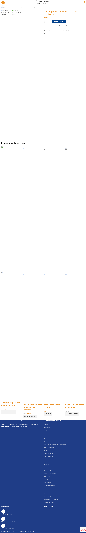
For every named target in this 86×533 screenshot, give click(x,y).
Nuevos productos (49, 502)
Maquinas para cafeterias (51, 430)
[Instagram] (60, 511)
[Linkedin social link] (58, 34)
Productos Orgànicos (50, 496)
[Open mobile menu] (3, 2)
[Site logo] (43, 2)
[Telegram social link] (60, 34)
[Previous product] (80, 8)
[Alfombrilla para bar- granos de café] (11, 209)
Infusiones (47, 488)
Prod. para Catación (49, 485)
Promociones (48, 482)
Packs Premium (48, 453)
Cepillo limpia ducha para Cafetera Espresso (32, 407)
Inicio (45, 7)
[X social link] (54, 34)
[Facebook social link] (52, 34)
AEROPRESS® (47, 450)
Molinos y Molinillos (49, 462)
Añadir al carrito (58, 21)
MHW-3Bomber (48, 465)
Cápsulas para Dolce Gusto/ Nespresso (55, 444)
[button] (8, 412)
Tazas (45, 491)
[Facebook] (46, 511)
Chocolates (47, 441)
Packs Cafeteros (48, 456)
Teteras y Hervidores (50, 468)
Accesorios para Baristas (56, 7)
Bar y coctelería (48, 494)
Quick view (7, 399)
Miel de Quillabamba (50, 470)
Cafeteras (47, 427)
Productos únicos (49, 447)
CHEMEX (46, 433)
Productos (69, 31)
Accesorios (47, 436)
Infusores (46, 479)
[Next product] (84, 8)
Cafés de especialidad (50, 473)
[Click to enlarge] (4, 5)
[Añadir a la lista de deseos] (12, 399)
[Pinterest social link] (56, 34)
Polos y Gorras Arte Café (51, 459)
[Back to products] (82, 8)
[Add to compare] (3, 399)
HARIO (46, 424)
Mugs (45, 439)
